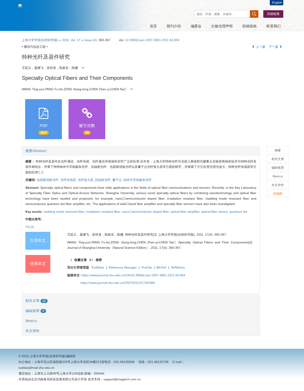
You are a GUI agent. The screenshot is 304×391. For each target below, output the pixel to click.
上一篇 (260, 46)
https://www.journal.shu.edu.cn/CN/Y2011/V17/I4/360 (118, 283)
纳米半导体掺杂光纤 (138, 180)
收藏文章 (80, 260)
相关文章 (35, 301)
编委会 (196, 26)
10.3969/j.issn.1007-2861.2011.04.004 (152, 40)
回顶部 (277, 193)
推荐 (99, 260)
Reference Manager (123, 267)
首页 (153, 26)
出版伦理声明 (222, 26)
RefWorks (178, 267)
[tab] (141, 151)
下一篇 (274, 46)
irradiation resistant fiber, (104, 211)
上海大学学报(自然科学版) (40, 40)
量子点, (118, 180)
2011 (65, 40)
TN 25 (29, 227)
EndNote (98, 267)
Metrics (31, 321)
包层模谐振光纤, (48, 180)
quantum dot (238, 211)
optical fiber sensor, (215, 211)
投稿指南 (249, 26)
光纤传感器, (69, 180)
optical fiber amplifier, (185, 211)
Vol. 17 (75, 40)
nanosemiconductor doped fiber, (146, 211)
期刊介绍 (174, 26)
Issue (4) (90, 40)
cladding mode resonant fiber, (64, 211)
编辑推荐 (34, 311)
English (277, 2)
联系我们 (273, 26)
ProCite (147, 267)
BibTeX (161, 267)
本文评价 (32, 331)
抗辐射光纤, (103, 180)
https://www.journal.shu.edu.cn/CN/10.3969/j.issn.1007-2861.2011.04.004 (133, 275)
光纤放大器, (86, 180)
